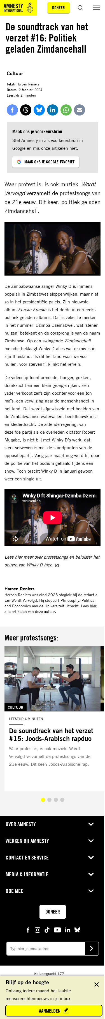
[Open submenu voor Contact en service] (91, 857)
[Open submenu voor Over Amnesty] (91, 824)
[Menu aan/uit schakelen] (96, 8)
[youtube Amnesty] (57, 929)
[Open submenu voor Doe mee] (91, 891)
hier (93, 605)
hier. (48, 565)
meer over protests (41, 557)
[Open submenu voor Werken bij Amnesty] (91, 841)
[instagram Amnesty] (37, 929)
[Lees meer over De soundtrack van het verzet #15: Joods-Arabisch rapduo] (52, 718)
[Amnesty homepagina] (18, 8)
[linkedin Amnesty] (68, 929)
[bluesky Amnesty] (77, 929)
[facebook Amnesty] (28, 929)
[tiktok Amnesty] (47, 929)
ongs (63, 557)
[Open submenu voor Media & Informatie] (91, 874)
